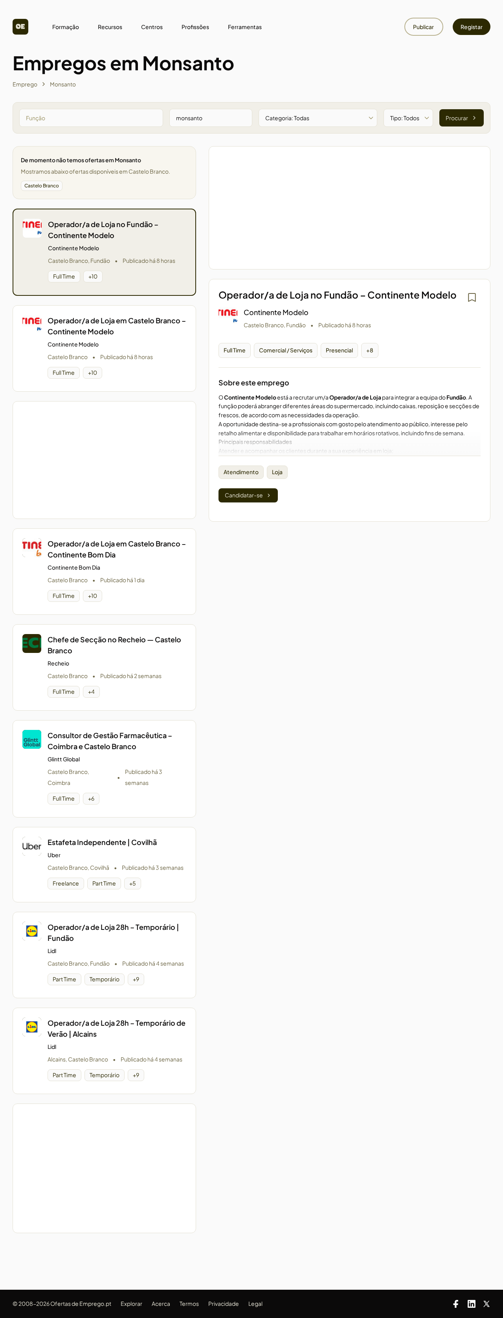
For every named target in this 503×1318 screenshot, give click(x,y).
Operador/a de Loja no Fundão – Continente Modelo (103, 230)
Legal (255, 1303)
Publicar (424, 26)
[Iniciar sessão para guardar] (471, 297)
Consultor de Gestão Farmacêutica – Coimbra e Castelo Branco (110, 741)
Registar (472, 26)
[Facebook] (456, 1304)
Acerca (161, 1303)
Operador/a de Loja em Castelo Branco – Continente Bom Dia (117, 549)
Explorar (131, 1303)
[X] (486, 1304)
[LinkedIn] (471, 1304)
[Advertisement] (104, 460)
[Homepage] (20, 27)
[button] (104, 252)
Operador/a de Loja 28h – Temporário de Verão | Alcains (116, 1028)
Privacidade (223, 1303)
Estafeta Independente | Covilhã (102, 842)
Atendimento (241, 471)
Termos (189, 1303)
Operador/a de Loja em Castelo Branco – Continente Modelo (117, 326)
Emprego (25, 84)
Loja (277, 471)
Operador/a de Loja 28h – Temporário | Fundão (113, 932)
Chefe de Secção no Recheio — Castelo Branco (114, 645)
